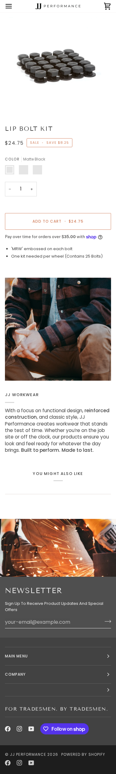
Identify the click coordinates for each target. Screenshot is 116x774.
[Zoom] (20, 103)
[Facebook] (8, 729)
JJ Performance (28, 754)
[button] (58, 690)
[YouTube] (31, 729)
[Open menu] (14, 6)
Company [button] (15, 674)
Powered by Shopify (83, 754)
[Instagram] (19, 729)
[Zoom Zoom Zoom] (58, 66)
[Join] (106, 621)
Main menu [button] (16, 656)
